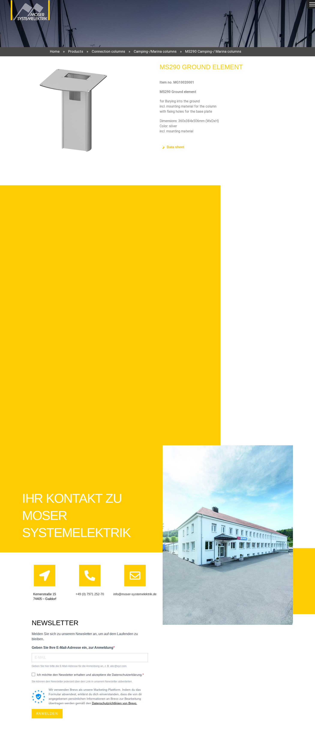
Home (55, 51)
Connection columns (108, 51)
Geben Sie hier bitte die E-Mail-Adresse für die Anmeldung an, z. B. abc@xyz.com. (79, 666)
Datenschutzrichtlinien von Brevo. (114, 703)
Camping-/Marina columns (155, 51)
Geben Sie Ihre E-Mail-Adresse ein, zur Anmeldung (72, 647)
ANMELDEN (47, 713)
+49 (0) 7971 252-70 (90, 594)
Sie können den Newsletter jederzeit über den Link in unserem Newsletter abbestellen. (82, 681)
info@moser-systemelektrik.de (134, 594)
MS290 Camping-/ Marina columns (213, 51)
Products (75, 51)
